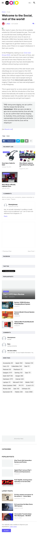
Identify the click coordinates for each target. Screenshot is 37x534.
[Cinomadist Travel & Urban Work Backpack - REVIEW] (7, 516)
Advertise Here (18, 438)
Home (4, 12)
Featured (7, 369)
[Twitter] (18, 141)
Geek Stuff (8, 376)
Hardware (8, 379)
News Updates (9, 385)
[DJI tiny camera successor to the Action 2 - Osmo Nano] (7, 497)
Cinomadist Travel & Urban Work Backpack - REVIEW (22, 514)
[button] (2, 2)
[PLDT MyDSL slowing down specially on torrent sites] (7, 482)
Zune (8, 12)
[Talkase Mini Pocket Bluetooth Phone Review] (7, 324)
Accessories (8, 363)
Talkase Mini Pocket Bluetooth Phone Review (24, 322)
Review (7, 388)
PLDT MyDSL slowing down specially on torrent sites (23, 480)
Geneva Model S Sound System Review (24, 312)
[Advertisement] (18, 414)
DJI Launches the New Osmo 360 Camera (23, 505)
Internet (20, 379)
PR (21, 385)
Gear (27, 372)
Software (26, 388)
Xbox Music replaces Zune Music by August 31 (26, 164)
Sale (16, 388)
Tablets (19, 392)
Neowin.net (8, 129)
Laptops (6, 382)
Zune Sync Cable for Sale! (8, 164)
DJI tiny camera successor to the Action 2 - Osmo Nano (23, 495)
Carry (6, 366)
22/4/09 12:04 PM (13, 206)
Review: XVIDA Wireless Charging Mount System (22, 303)
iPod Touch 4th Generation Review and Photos (23, 461)
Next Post (31, 251)
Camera (29, 363)
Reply (5, 216)
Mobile (29, 382)
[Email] (26, 141)
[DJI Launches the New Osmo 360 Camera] (7, 507)
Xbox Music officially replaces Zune (8, 185)
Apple (19, 363)
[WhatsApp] (22, 141)
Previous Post (7, 251)
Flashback (18, 369)
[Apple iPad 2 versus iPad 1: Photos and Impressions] (7, 473)
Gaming (18, 372)
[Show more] (31, 141)
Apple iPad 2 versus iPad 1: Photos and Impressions (23, 471)
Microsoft (18, 382)
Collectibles (17, 366)
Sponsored (7, 392)
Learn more (13, 526)
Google (19, 376)
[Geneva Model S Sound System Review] (7, 315)
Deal (26, 366)
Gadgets (7, 372)
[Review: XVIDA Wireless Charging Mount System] (7, 305)
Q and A (29, 385)
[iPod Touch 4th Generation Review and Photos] (7, 463)
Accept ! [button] (6, 530)
